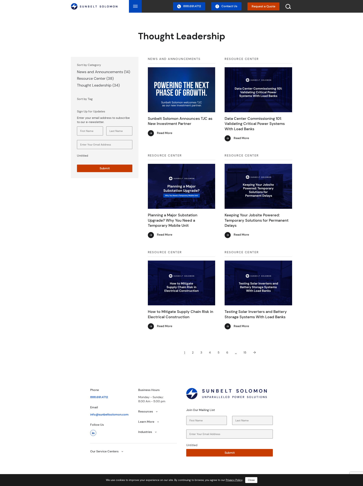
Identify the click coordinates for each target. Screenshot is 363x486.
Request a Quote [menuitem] (263, 6)
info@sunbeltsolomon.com (109, 414)
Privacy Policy (234, 480)
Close (251, 480)
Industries (145, 432)
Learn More (146, 422)
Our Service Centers (104, 451)
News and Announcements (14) (103, 71)
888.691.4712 (99, 397)
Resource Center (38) (95, 78)
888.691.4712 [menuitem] (191, 6)
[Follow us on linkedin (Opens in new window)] (93, 433)
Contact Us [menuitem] (229, 6)
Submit (105, 168)
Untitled (82, 156)
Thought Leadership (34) (98, 85)
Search (327, 11)
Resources (146, 411)
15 (245, 352)
